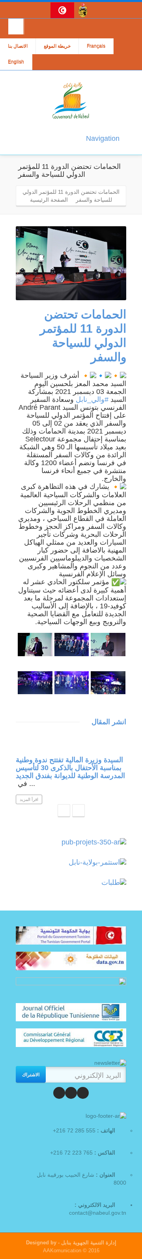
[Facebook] (83, 1093)
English (16, 62)
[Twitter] (71, 1093)
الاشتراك (30, 1074)
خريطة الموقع (57, 46)
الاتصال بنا (18, 46)
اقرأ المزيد (29, 799)
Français (96, 46)
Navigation (103, 138)
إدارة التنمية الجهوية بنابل (88, 1243)
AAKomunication (62, 1250)
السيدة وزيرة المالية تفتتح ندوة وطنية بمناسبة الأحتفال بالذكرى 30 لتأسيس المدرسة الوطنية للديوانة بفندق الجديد (70, 768)
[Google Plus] (59, 1093)
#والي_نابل (92, 399)
